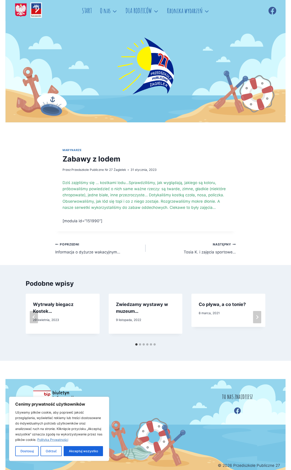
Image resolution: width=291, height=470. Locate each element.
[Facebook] (272, 10)
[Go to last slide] (34, 317)
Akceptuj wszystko (83, 451)
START (87, 10)
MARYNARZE (72, 150)
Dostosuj (27, 451)
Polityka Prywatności (52, 440)
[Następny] (257, 317)
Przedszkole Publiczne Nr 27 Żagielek (98, 170)
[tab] (136, 344)
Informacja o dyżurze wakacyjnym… (87, 249)
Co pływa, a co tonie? (222, 304)
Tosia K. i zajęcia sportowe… (210, 249)
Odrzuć (51, 451)
